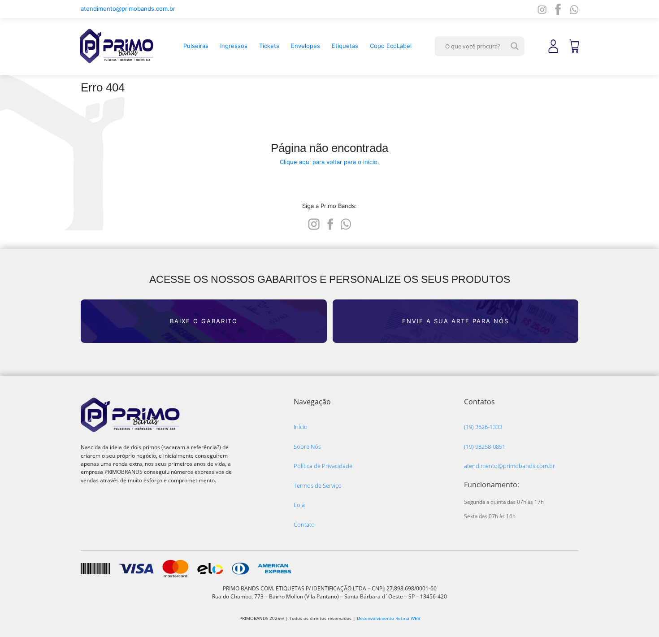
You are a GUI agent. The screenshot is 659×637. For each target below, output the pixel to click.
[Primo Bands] (116, 45)
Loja (299, 505)
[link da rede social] (314, 223)
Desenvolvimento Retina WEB (388, 618)
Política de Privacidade (323, 466)
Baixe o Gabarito (204, 321)
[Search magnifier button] (514, 46)
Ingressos (233, 45)
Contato (304, 524)
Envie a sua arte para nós (455, 321)
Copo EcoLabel (391, 45)
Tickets (269, 45)
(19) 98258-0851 (484, 446)
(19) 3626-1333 (483, 427)
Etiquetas (345, 45)
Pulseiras (195, 45)
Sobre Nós (307, 446)
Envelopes (305, 45)
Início (301, 427)
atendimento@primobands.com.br (128, 8)
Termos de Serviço (318, 485)
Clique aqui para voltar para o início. (329, 161)
